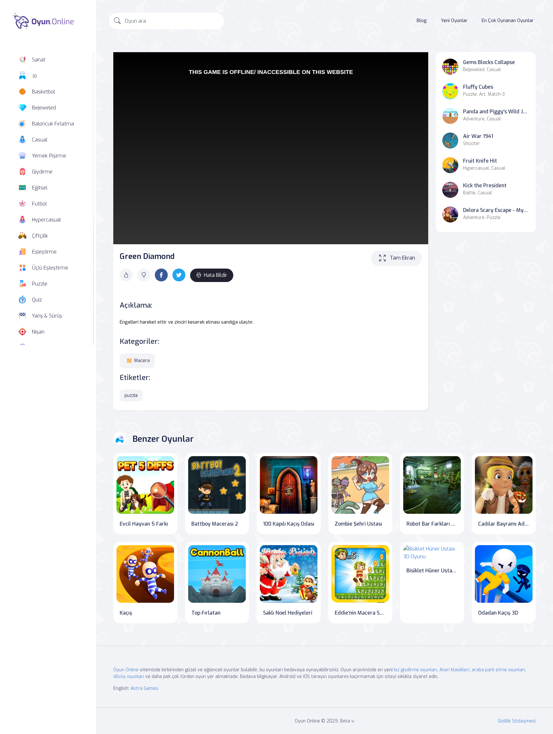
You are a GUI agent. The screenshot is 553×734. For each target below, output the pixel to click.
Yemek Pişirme (49, 155)
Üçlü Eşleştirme (50, 267)
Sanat (38, 59)
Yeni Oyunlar (454, 20)
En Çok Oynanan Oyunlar (508, 20)
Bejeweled (44, 107)
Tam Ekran (402, 257)
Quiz (37, 299)
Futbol (39, 203)
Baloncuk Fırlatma (53, 123)
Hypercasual (46, 219)
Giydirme (42, 171)
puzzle (131, 395)
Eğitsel (39, 187)
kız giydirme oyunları (415, 670)
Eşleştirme (44, 251)
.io (34, 75)
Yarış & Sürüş (47, 315)
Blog (422, 20)
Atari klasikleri (454, 670)
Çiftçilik (40, 235)
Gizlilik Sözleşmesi (517, 721)
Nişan (38, 331)
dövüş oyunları (128, 677)
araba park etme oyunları (498, 670)
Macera (142, 361)
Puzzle (39, 283)
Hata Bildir (215, 275)
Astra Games (144, 688)
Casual (39, 139)
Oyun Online (126, 670)
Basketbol (43, 91)
